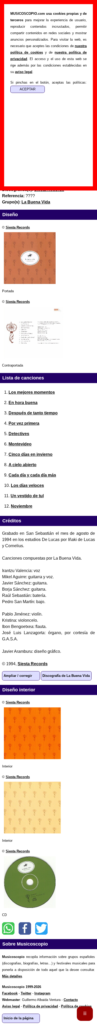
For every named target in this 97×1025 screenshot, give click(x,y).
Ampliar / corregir (18, 676)
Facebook (25, 928)
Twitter (41, 928)
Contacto (71, 1000)
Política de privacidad (40, 1006)
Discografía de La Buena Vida (66, 676)
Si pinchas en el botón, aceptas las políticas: (48, 82)
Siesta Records (18, 227)
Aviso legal (11, 1006)
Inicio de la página (18, 1018)
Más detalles (12, 976)
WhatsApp (8, 928)
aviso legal (23, 72)
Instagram (42, 993)
